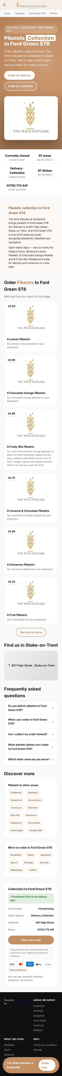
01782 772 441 (17, 185)
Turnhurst (16, 807)
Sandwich (45, 855)
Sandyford (16, 800)
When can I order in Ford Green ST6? (27, 721)
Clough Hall (35, 830)
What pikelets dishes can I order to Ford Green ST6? (28, 746)
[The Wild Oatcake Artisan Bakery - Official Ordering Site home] (31, 5)
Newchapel (17, 830)
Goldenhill (16, 792)
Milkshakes (17, 870)
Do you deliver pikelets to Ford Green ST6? (27, 707)
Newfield (33, 792)
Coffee (33, 870)
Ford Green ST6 (37, 13)
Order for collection (20, 86)
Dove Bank (34, 822)
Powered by (9, 1002)
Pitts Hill (15, 815)
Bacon (14, 862)
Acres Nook (34, 800)
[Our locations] (4, 4)
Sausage (28, 862)
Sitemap (37, 1049)
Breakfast (16, 855)
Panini (31, 855)
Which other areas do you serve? (29, 759)
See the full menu (31, 632)
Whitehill (32, 807)
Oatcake (44, 862)
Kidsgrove (16, 822)
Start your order (31, 940)
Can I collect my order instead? (27, 734)
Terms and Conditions (45, 1045)
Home (7, 13)
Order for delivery (19, 75)
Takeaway (19, 13)
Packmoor (31, 815)
